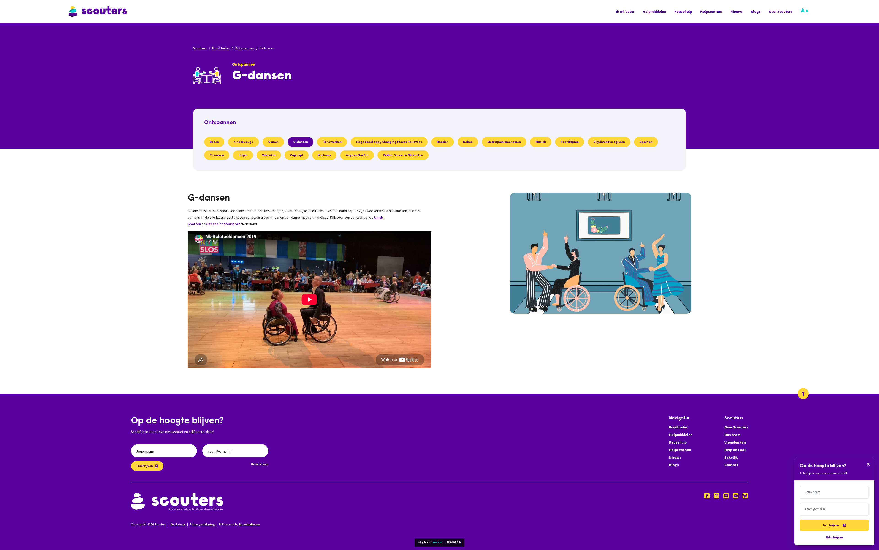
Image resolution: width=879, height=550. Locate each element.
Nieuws (736, 11)
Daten (214, 142)
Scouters (200, 48)
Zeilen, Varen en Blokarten (403, 155)
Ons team (732, 434)
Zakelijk (731, 457)
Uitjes (243, 155)
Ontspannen (244, 48)
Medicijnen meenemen (504, 142)
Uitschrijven (259, 464)
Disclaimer (177, 524)
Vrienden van (735, 442)
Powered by (240, 524)
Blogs (756, 11)
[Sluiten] (868, 464)
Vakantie (268, 155)
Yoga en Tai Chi (357, 155)
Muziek (540, 142)
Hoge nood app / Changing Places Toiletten (389, 142)
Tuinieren (217, 155)
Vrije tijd (296, 155)
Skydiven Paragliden (609, 142)
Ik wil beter (625, 11)
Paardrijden (570, 142)
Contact (731, 464)
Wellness (324, 155)
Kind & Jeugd (243, 142)
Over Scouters (780, 11)
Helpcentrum (711, 11)
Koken (468, 142)
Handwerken (332, 142)
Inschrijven (144, 466)
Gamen (273, 142)
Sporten (646, 142)
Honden (442, 142)
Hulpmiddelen (654, 11)
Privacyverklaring (202, 524)
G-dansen (300, 142)
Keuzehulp (683, 11)
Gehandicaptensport (223, 224)
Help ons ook (735, 449)
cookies (437, 542)
